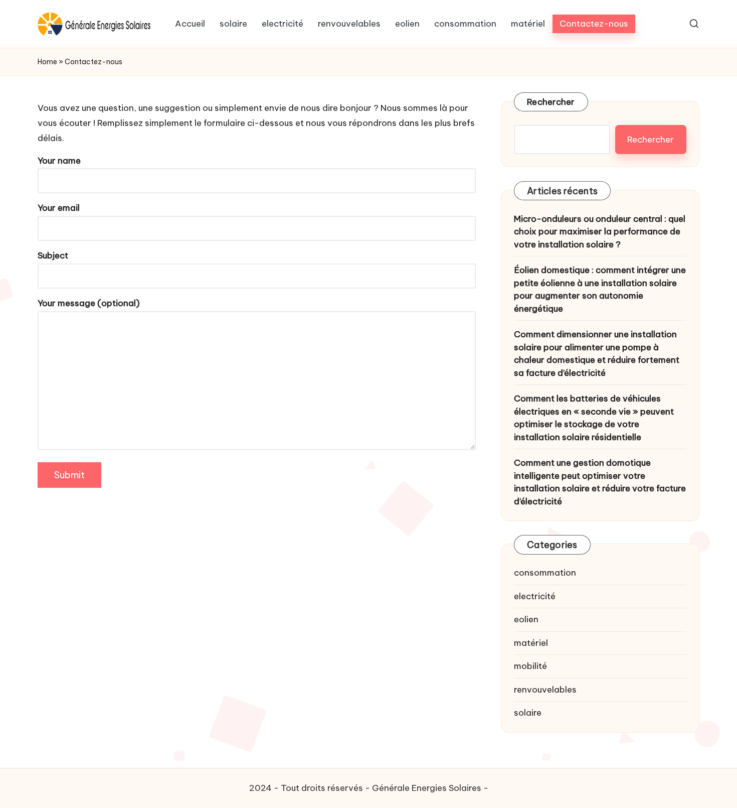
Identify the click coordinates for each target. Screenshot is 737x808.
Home (47, 61)
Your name (59, 160)
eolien (526, 619)
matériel (531, 642)
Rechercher (551, 101)
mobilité (530, 665)
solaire (527, 712)
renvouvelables (545, 689)
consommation (545, 572)
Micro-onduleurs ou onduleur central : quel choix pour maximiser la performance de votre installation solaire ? (599, 231)
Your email (59, 207)
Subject (53, 255)
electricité (535, 596)
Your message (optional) (89, 303)
